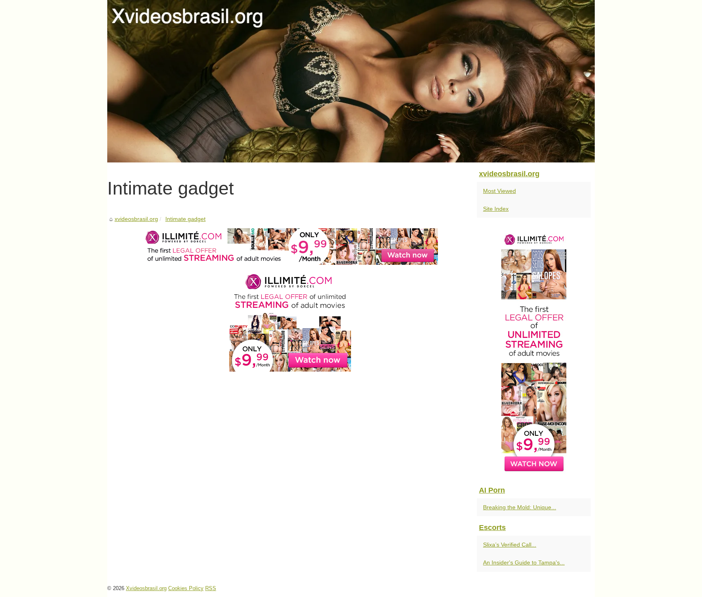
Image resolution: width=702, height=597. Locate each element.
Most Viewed (499, 191)
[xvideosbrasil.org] (351, 81)
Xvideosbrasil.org (146, 588)
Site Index (496, 208)
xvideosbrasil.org (136, 219)
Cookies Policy (186, 588)
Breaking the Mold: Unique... (519, 507)
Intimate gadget (185, 219)
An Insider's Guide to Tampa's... (524, 562)
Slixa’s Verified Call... (509, 544)
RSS (210, 588)
